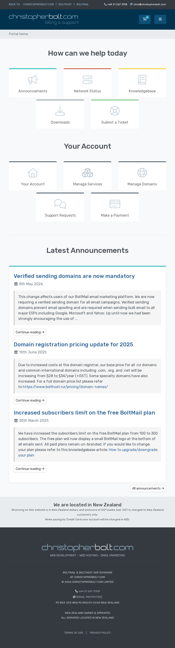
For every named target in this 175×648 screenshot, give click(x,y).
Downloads (60, 122)
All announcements (146, 488)
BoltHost (65, 4)
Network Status (87, 91)
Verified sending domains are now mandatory (74, 276)
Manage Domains (142, 184)
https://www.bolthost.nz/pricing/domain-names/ (65, 387)
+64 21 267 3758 (117, 4)
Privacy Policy (100, 632)
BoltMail (83, 4)
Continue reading (28, 332)
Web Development (63, 555)
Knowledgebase (142, 91)
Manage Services (87, 184)
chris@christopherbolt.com (150, 4)
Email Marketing (113, 555)
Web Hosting (88, 555)
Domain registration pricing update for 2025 (73, 344)
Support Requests (60, 215)
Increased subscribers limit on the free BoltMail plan (84, 413)
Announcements (32, 91)
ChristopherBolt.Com (38, 4)
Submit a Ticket (114, 122)
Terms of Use (73, 632)
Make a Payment (115, 215)
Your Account (33, 184)
